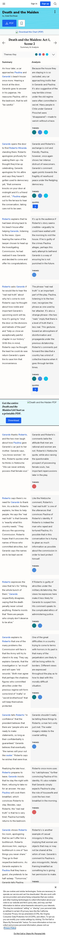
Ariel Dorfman (11, 16)
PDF (11, 23)
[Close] (55, 887)
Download (13, 420)
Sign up (45, 3)
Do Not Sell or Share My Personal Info (29, 933)
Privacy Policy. (10, 928)
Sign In (34, 3)
